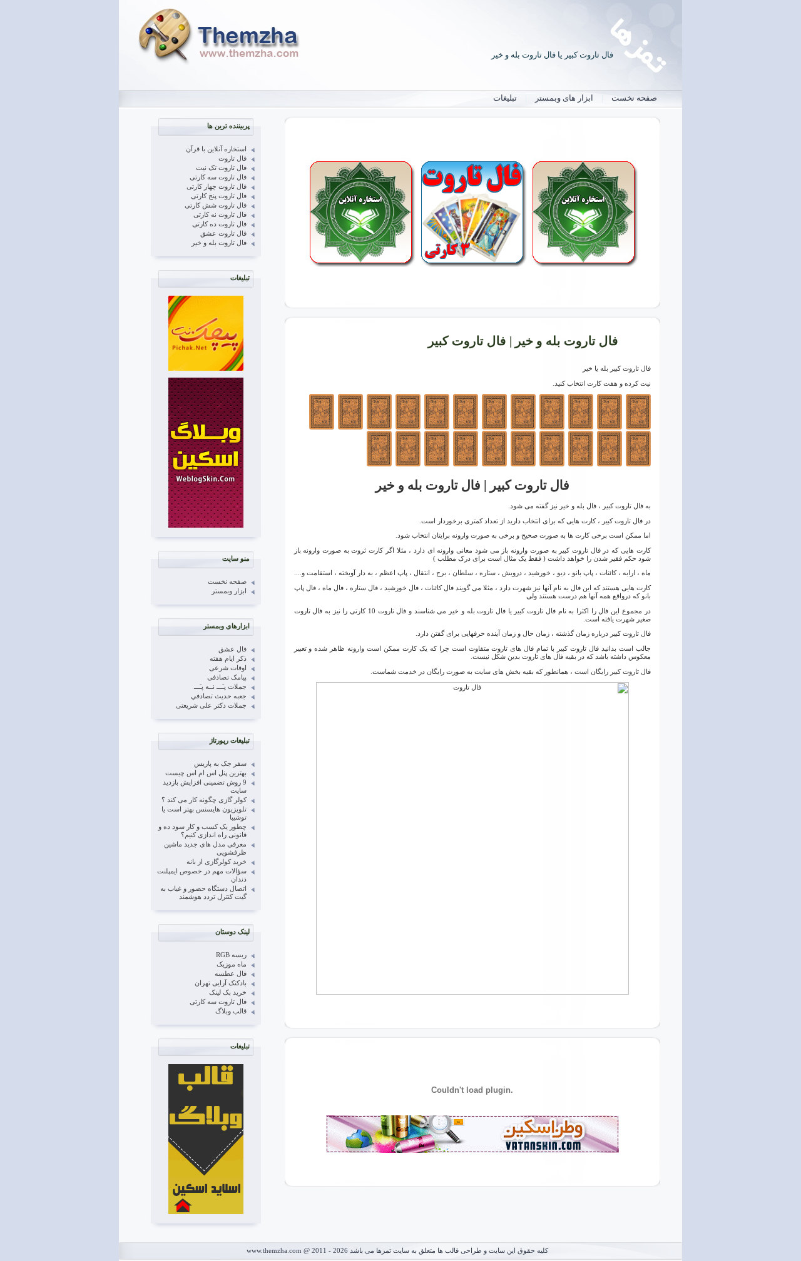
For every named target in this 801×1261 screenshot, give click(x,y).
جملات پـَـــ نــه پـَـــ (220, 686)
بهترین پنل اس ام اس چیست (206, 773)
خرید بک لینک (228, 992)
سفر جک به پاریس (220, 763)
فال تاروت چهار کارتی (216, 186)
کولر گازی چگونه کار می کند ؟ (204, 799)
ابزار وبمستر (229, 591)
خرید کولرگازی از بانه (216, 861)
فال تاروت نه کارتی (220, 214)
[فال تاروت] (472, 264)
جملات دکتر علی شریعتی (211, 705)
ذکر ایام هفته (228, 658)
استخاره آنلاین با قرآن (216, 149)
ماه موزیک (232, 964)
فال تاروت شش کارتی (216, 205)
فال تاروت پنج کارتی (219, 196)
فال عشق (232, 649)
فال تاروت (232, 158)
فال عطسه (231, 973)
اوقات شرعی (228, 668)
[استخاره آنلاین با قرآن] (583, 264)
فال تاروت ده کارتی (219, 224)
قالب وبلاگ (231, 1011)
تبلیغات (505, 98)
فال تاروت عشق (223, 233)
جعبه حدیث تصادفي (219, 696)
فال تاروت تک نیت (221, 167)
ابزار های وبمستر (564, 98)
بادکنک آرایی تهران (221, 983)
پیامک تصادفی (227, 677)
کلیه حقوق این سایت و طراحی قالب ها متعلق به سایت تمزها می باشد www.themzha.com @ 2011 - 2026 (397, 1250)
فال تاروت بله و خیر (219, 242)
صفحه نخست (634, 98)
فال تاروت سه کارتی (218, 177)
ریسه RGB (231, 955)
